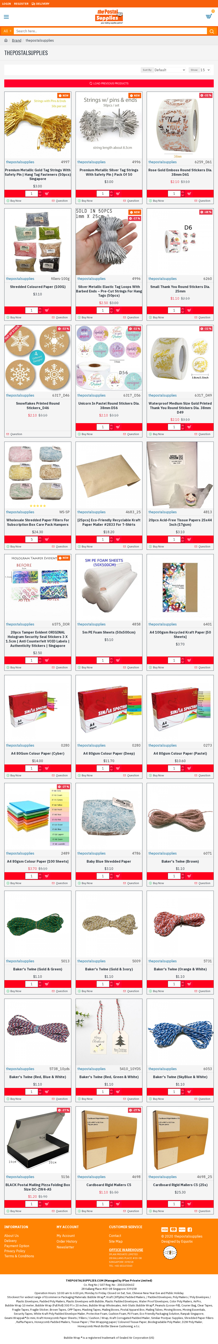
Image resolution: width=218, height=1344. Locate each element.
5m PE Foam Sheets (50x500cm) (108, 632)
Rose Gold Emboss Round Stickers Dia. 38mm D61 (180, 172)
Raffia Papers (24, 1322)
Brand (16, 40)
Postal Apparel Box (132, 1309)
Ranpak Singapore (192, 1314)
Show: (194, 69)
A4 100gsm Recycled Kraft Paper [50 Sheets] (180, 634)
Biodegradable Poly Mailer (164, 1322)
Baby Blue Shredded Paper (109, 861)
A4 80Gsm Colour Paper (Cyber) (37, 753)
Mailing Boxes (110, 1309)
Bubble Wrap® (96, 1297)
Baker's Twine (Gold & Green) (37, 969)
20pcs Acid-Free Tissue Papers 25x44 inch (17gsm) (180, 522)
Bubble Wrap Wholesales (105, 1305)
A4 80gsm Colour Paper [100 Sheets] (38, 861)
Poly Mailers (180, 1297)
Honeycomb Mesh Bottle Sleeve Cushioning (105, 1326)
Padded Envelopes (160, 1297)
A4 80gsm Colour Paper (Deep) (109, 753)
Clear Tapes (204, 1305)
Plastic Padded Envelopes (121, 1301)
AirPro (197, 1301)
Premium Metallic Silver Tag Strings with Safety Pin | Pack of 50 (109, 172)
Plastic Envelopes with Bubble (85, 1301)
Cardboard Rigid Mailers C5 (108, 1185)
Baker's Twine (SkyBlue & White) (180, 1077)
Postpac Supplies (172, 1318)
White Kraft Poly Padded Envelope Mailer (59, 1314)
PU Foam (133, 1314)
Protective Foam (96, 1314)
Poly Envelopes (199, 1297)
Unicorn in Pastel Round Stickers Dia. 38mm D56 (109, 405)
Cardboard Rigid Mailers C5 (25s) (180, 1185)
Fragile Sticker (39, 1309)
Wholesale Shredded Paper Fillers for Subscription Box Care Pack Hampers (37, 522)
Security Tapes (23, 1314)
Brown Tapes (58, 1309)
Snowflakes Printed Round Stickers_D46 (38, 405)
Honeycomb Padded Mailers (52, 1322)
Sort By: (147, 69)
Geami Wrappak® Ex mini (19, 1318)
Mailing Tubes (154, 1309)
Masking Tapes (91, 1309)
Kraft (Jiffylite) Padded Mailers (125, 1297)
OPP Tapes (74, 1309)
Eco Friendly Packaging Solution (159, 1314)
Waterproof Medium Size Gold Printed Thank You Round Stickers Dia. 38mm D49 (180, 407)
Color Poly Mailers (181, 1301)
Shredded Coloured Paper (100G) (38, 287)
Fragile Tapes (20, 1309)
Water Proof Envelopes (153, 1301)
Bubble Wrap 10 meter (19, 1305)
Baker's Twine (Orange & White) (180, 969)
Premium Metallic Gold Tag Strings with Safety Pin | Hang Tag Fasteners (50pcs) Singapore (38, 174)
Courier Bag (188, 1305)
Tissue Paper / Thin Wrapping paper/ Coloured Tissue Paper (109, 1322)
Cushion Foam (117, 1314)
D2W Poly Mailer (192, 1322)
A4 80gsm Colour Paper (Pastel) (180, 753)
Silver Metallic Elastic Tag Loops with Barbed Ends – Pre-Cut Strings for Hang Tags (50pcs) (109, 291)
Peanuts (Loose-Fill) (167, 1305)
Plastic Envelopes (27, 1301)
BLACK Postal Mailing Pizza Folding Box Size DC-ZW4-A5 (38, 1187)
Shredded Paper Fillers (199, 1318)
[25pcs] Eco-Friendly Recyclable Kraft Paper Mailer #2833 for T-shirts (109, 522)
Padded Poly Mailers (52, 1301)
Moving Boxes (172, 1309)
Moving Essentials (194, 1309)
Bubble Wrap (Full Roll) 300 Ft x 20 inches (61, 1305)
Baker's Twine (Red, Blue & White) (37, 1077)
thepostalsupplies (20, 162)
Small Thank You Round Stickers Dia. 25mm (180, 289)
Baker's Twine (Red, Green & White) (109, 1077)
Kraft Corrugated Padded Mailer (130, 1318)
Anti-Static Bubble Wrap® (138, 1305)
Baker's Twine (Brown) (180, 861)
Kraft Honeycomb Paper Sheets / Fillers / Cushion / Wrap (72, 1318)
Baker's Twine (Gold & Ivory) (109, 969)
